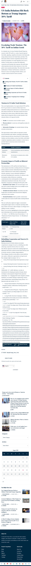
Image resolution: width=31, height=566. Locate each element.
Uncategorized (6, 395)
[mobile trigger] (2, 1)
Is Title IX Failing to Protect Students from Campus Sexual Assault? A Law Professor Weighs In (10, 520)
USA (18, 352)
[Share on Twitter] (4, 563)
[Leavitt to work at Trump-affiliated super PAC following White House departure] (5, 414)
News (3, 7)
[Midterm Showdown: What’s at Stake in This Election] (5, 421)
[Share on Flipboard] (7, 563)
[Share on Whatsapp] (13, 563)
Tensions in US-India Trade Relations (14, 85)
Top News (4, 495)
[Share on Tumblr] (19, 563)
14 (19, 466)
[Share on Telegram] (28, 563)
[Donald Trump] (5, 1)
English (6, 366)
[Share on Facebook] (1, 563)
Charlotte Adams (6, 20)
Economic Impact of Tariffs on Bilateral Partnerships (13, 89)
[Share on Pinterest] (10, 563)
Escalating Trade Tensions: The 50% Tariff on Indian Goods (15, 82)
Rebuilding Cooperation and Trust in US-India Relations (15, 93)
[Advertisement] (15, 380)
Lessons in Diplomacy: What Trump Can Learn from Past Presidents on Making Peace (11, 500)
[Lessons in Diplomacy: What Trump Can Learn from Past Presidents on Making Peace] (26, 500)
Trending (13, 429)
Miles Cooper (5, 524)
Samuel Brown (6, 514)
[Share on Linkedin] (16, 563)
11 (7, 466)
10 (4, 466)
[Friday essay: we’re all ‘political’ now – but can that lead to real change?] (5, 428)
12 (11, 466)
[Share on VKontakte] (25, 563)
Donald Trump (10, 352)
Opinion (13, 416)
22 (23, 470)
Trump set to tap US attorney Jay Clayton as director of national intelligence (9, 510)
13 (15, 466)
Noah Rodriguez (6, 494)
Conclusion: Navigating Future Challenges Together (14, 97)
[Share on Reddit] (22, 563)
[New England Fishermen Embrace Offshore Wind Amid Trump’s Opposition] (26, 492)
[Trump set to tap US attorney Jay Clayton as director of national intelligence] (26, 510)
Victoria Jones (6, 504)
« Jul (3, 481)
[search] (21, 1)
